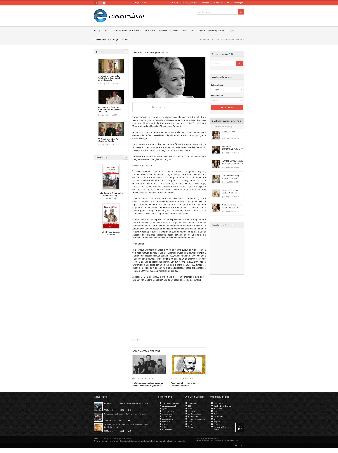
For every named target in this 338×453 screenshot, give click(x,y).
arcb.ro (164, 424)
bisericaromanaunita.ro (170, 403)
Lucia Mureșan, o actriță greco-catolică (150, 52)
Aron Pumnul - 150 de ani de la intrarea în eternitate (185, 384)
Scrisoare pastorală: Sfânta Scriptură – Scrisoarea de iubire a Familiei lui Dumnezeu (126, 425)
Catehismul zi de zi (194, 414)
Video (184, 30)
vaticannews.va (167, 419)
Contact (231, 30)
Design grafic (202, 440)
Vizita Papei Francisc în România (127, 30)
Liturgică (201, 30)
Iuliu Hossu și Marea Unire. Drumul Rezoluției (111, 194)
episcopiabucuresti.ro (170, 406)
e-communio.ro (105, 439)
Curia (192, 30)
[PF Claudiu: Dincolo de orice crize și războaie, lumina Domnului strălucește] (217, 208)
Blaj (215, 419)
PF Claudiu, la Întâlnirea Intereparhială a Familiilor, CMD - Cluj (109, 109)
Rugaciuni (217, 422)
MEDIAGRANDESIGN (231, 440)
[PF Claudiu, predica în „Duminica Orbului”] (111, 128)
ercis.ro (164, 427)
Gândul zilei (192, 411)
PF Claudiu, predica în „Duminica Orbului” (108, 140)
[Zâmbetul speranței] (217, 134)
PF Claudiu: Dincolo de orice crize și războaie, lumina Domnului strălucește (232, 207)
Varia (215, 411)
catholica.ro (166, 422)
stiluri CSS (210, 440)
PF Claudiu (218, 408)
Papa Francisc (219, 403)
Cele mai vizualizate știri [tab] (223, 126)
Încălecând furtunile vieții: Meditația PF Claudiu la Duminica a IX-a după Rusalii (232, 178)
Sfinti (215, 414)
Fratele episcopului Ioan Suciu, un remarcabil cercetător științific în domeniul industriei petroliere (147, 385)
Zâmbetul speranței (229, 131)
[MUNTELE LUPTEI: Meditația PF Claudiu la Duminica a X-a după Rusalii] (217, 164)
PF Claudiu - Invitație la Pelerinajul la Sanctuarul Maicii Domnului (109, 78)
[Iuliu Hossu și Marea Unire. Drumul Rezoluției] (111, 176)
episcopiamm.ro (168, 411)
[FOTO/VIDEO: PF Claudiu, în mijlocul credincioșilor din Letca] (99, 406)
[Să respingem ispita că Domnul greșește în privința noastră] (99, 417)
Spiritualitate (218, 416)
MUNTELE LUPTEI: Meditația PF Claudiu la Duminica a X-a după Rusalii (232, 163)
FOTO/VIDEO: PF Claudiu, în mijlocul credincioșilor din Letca (184, 3)
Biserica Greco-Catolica (222, 406)
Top (240, 429)
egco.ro (165, 408)
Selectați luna (217, 85)
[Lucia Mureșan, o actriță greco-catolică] (169, 77)
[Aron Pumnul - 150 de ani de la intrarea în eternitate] (188, 364)
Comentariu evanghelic (169, 30)
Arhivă (108, 30)
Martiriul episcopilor (216, 30)
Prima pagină (193, 403)
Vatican (216, 424)
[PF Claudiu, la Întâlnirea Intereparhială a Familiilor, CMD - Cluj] (111, 97)
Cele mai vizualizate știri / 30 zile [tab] (227, 120)
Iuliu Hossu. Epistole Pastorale (111, 233)
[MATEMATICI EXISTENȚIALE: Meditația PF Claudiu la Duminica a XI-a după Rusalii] (217, 149)
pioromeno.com (167, 414)
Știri (100, 30)
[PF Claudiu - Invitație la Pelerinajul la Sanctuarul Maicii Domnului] (111, 65)
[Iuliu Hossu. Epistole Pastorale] (111, 215)
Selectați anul (217, 95)
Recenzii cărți (150, 30)
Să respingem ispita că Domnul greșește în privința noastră (125, 414)
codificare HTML (219, 440)
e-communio (204, 39)
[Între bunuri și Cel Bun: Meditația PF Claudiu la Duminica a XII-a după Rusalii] (217, 193)
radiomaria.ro (167, 429)
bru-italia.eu (166, 416)
